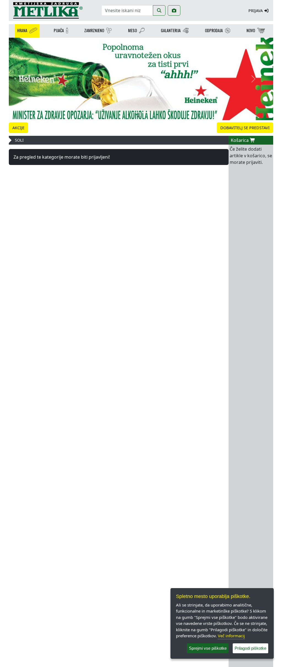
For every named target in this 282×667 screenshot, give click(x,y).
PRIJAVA (256, 10)
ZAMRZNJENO (94, 30)
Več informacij (231, 635)
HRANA (22, 30)
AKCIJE (18, 127)
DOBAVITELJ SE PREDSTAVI (245, 127)
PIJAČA (59, 30)
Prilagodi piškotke (250, 648)
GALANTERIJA (171, 30)
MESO (132, 30)
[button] (28, 79)
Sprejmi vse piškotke (208, 648)
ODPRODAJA (214, 30)
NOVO (250, 30)
